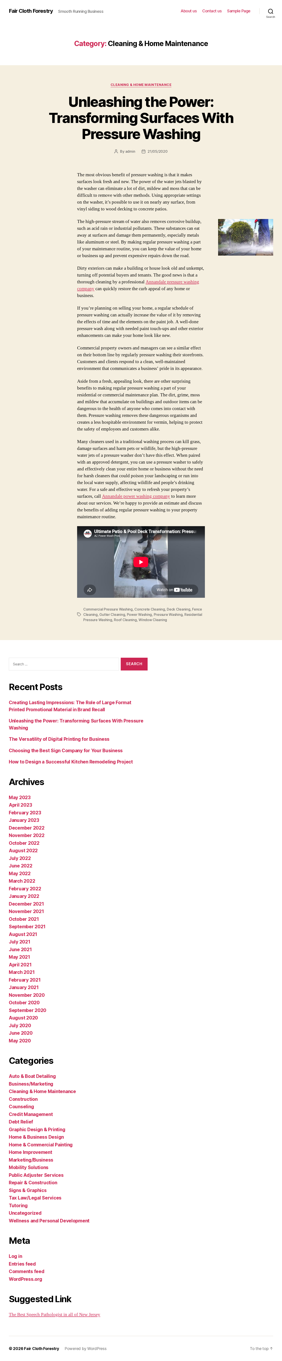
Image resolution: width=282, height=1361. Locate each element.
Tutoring (18, 1205)
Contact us (212, 11)
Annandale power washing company (136, 496)
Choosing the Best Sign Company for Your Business (66, 750)
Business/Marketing (31, 1084)
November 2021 (26, 911)
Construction (23, 1099)
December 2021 (26, 904)
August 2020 (23, 1018)
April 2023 (20, 805)
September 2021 (27, 926)
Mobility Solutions (28, 1167)
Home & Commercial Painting (41, 1144)
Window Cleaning (153, 620)
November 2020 (27, 995)
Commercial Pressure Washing (108, 609)
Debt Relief (21, 1122)
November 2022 (27, 835)
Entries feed (22, 1264)
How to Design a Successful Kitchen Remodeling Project (71, 762)
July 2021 (19, 942)
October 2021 (24, 919)
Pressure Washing (168, 614)
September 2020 (27, 1010)
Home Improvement (30, 1152)
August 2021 (23, 934)
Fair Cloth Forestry (31, 11)
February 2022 (25, 888)
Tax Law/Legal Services (35, 1198)
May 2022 (20, 873)
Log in (15, 1256)
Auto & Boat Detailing (32, 1076)
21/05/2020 (157, 151)
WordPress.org (25, 1279)
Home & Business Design (36, 1137)
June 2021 (20, 949)
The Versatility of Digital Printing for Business (59, 739)
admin (130, 151)
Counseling (21, 1106)
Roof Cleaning (125, 620)
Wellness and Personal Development (49, 1221)
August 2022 (23, 850)
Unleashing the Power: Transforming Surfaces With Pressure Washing (141, 117)
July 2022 (20, 858)
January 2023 (24, 820)
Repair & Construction (33, 1182)
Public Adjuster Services (36, 1175)
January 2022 (24, 896)
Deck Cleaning (178, 609)
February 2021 (25, 980)
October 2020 (24, 1002)
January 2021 (24, 987)
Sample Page (238, 11)
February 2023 (25, 812)
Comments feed (27, 1271)
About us (189, 11)
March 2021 (22, 972)
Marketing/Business (31, 1160)
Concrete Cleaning (149, 609)
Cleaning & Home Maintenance (141, 85)
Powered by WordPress (86, 1348)
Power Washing (139, 614)
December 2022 (27, 828)
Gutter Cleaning (112, 614)
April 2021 (20, 964)
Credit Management (31, 1114)
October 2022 (24, 843)
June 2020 (21, 1033)
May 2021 (19, 957)
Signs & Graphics (28, 1190)
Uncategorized (25, 1213)
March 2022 (22, 881)
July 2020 (20, 1025)
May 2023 (20, 797)
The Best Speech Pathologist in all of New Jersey (54, 1315)
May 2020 (20, 1040)
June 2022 (20, 866)
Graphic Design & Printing (37, 1129)
